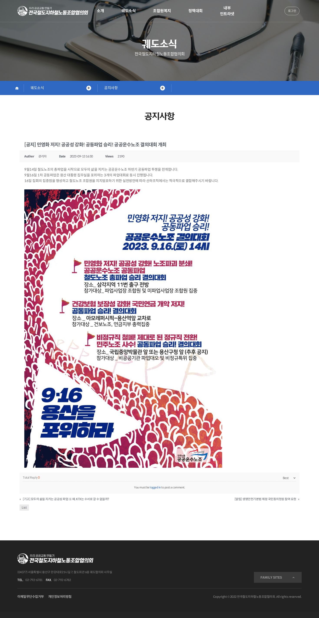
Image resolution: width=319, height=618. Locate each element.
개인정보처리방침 (60, 597)
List (24, 507)
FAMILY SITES (271, 577)
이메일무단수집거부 (30, 597)
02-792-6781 (34, 580)
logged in (155, 487)
